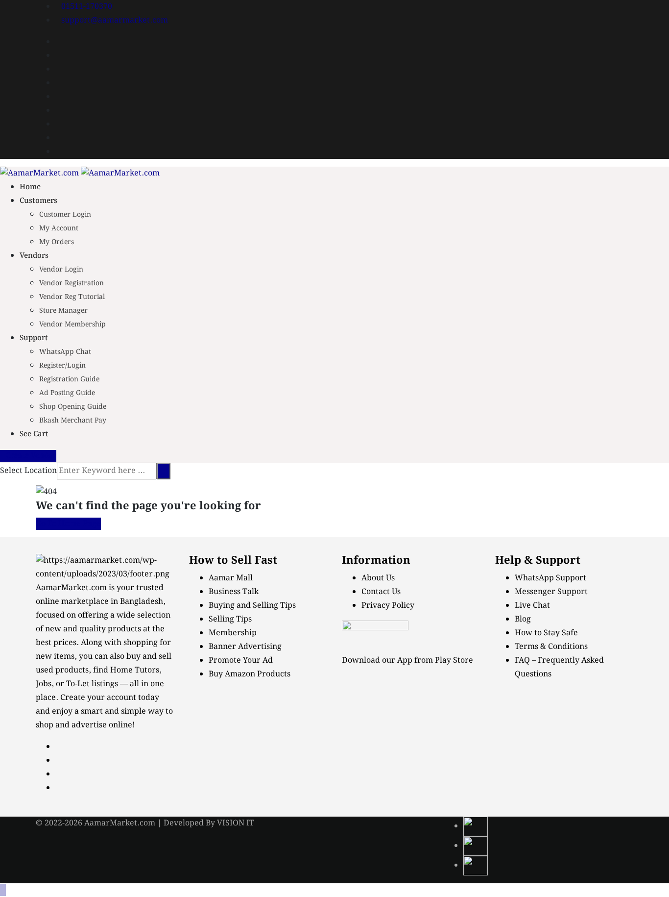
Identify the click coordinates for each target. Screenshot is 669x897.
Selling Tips (230, 619)
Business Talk (234, 592)
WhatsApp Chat (65, 352)
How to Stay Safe (546, 633)
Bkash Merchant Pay (72, 420)
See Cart (34, 434)
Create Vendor (31, 456)
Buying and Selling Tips (252, 605)
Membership (233, 633)
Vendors (34, 256)
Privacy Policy (387, 605)
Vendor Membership (72, 324)
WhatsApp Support (550, 578)
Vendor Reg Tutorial (72, 297)
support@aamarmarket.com (114, 20)
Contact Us (381, 592)
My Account (58, 228)
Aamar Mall (231, 578)
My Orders (56, 242)
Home (30, 187)
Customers (38, 201)
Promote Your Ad (241, 660)
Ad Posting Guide (67, 393)
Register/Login (62, 365)
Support (34, 338)
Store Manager (63, 310)
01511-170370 (86, 6)
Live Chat (532, 605)
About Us (378, 578)
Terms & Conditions (551, 647)
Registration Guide (69, 379)
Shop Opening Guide (72, 406)
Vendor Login (61, 269)
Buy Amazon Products (249, 674)
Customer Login (65, 214)
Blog (523, 619)
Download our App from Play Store (407, 660)
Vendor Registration (71, 283)
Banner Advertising (245, 647)
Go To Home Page (68, 524)
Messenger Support (551, 592)
